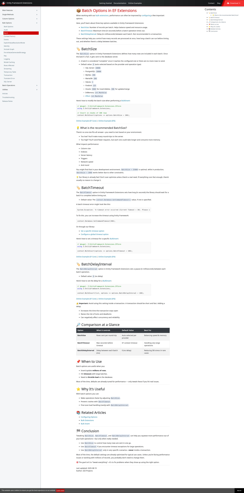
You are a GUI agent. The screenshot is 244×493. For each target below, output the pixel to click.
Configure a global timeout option (94, 234)
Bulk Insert (85, 424)
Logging (7, 59)
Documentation (120, 3)
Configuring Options (89, 417)
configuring (146, 15)
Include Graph (9, 49)
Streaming (7, 69)
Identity (6, 46)
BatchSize (85, 27)
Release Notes (7, 101)
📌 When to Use (214, 24)
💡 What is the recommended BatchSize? (225, 15)
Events (6, 39)
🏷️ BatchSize (213, 13)
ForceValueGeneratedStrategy (15, 52)
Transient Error (9, 78)
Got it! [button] (239, 490)
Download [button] (234, 3)
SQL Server (8, 82)
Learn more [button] (60, 490)
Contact (211, 3)
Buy (218, 3)
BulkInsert (125, 100)
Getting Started (105, 3)
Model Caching (9, 62)
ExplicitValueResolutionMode (14, 43)
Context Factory (9, 36)
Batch (6, 33)
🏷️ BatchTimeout (214, 17)
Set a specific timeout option (92, 231)
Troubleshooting (8, 97)
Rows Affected (9, 65)
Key (5, 56)
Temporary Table (10, 72)
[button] (20, 10)
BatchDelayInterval (88, 34)
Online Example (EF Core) (86, 121)
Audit (6, 30)
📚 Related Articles (215, 29)
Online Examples (135, 3)
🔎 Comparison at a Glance (217, 22)
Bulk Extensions (87, 420)
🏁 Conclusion (213, 31)
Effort (87, 96)
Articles (5, 94)
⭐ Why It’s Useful (214, 27)
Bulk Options (8, 27)
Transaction (8, 75)
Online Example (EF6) (106, 121)
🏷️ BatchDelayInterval (216, 20)
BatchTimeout (86, 31)
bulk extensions (102, 15)
